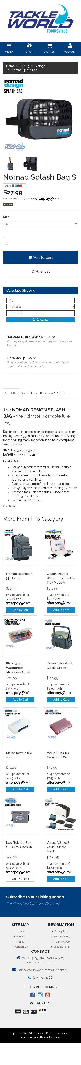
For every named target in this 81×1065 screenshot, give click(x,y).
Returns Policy (61, 936)
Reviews (45, 393)
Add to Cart (42, 257)
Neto (57, 1037)
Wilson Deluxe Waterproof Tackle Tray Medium (61, 578)
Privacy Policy (62, 931)
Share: (8, 185)
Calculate (41, 319)
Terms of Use (62, 941)
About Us (21, 936)
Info (57, 198)
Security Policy (61, 946)
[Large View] (10, 164)
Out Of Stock (20, 879)
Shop (21, 941)
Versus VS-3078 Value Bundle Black (58, 847)
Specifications (29, 393)
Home (21, 931)
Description (11, 393)
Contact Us (21, 946)
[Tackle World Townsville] (40, 18)
